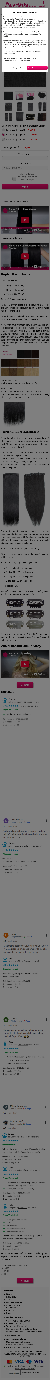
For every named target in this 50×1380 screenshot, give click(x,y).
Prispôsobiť (17, 68)
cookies (12, 54)
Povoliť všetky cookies (37, 68)
